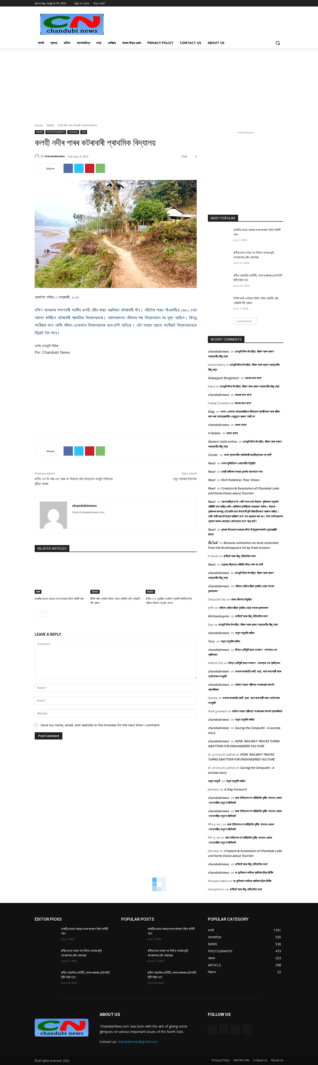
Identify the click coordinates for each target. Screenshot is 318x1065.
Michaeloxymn (218, 616)
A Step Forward (235, 789)
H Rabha (214, 433)
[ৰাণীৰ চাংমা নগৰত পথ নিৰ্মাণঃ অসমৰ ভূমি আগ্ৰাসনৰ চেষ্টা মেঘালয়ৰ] (219, 258)
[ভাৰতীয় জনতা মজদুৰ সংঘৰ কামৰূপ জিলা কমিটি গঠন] (60, 576)
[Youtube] (280, 3)
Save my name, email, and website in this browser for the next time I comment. (100, 725)
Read (211, 463)
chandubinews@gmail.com (138, 1041)
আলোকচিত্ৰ (73, 132)
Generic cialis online (222, 441)
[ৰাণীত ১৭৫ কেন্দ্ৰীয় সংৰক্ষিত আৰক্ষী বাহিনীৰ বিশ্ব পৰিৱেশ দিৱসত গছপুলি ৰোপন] (171, 576)
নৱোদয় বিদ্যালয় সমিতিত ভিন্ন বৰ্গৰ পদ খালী (242, 564)
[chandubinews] (38, 156)
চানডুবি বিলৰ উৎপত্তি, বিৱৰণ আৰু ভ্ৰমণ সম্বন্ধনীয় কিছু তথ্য (249, 386)
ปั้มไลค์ (212, 543)
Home (39, 125)
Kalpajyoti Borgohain (223, 378)
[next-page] (45, 614)
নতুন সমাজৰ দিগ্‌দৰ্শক (185, 479)
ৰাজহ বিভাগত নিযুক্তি (241, 599)
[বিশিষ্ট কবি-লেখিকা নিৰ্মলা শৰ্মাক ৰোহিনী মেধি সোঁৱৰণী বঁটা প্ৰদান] (115, 576)
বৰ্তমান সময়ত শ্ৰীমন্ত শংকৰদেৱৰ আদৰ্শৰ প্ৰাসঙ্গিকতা (257, 711)
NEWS (50, 125)
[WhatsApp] (100, 168)
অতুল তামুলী (214, 781)
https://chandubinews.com (88, 512)
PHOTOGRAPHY (56, 132)
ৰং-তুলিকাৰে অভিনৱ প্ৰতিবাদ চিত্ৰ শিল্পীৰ (254, 872)
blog (211, 411)
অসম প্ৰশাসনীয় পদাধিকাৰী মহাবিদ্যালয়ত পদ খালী (247, 455)
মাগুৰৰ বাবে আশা (253, 378)
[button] (277, 42)
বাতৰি (84, 132)
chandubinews (54, 156)
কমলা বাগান (240, 425)
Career (213, 455)
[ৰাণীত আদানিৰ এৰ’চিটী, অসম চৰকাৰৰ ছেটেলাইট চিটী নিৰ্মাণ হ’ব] (219, 281)
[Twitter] (274, 3)
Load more (244, 321)
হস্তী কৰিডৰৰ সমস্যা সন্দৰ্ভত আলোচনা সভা (241, 471)
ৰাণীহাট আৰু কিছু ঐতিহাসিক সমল (239, 556)
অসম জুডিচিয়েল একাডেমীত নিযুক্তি (238, 463)
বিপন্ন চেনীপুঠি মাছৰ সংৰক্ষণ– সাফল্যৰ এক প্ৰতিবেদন (254, 663)
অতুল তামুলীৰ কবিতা (244, 633)
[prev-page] (38, 614)
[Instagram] (223, 1029)
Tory (211, 641)
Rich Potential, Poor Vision (240, 480)
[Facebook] (268, 3)
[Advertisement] (194, 23)
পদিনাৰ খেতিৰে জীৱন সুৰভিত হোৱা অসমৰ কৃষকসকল (243, 608)
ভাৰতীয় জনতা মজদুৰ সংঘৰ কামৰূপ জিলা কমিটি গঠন (59, 598)
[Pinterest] (89, 168)
